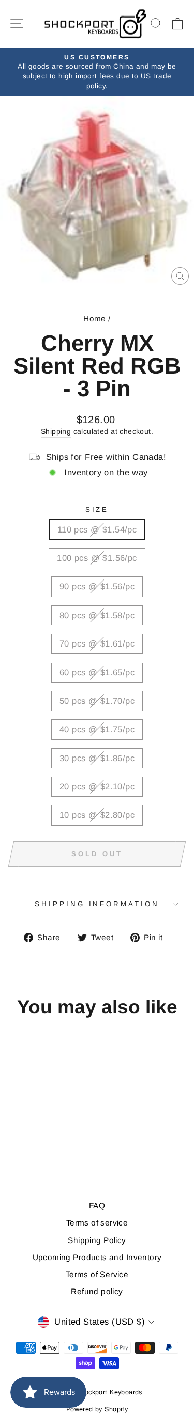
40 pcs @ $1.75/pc (97, 729)
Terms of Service (97, 1274)
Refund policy (97, 1291)
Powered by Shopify (97, 1409)
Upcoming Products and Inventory (97, 1257)
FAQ (97, 1205)
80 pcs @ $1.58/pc (97, 615)
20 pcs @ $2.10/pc (97, 787)
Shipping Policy (97, 1240)
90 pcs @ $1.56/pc (97, 586)
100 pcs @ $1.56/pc (97, 558)
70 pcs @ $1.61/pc (97, 644)
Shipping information (97, 904)
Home (94, 318)
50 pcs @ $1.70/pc (97, 701)
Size (97, 509)
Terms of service (97, 1222)
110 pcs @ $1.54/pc (97, 530)
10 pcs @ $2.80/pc (97, 815)
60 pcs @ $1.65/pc (97, 673)
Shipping (56, 431)
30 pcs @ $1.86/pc (97, 758)
